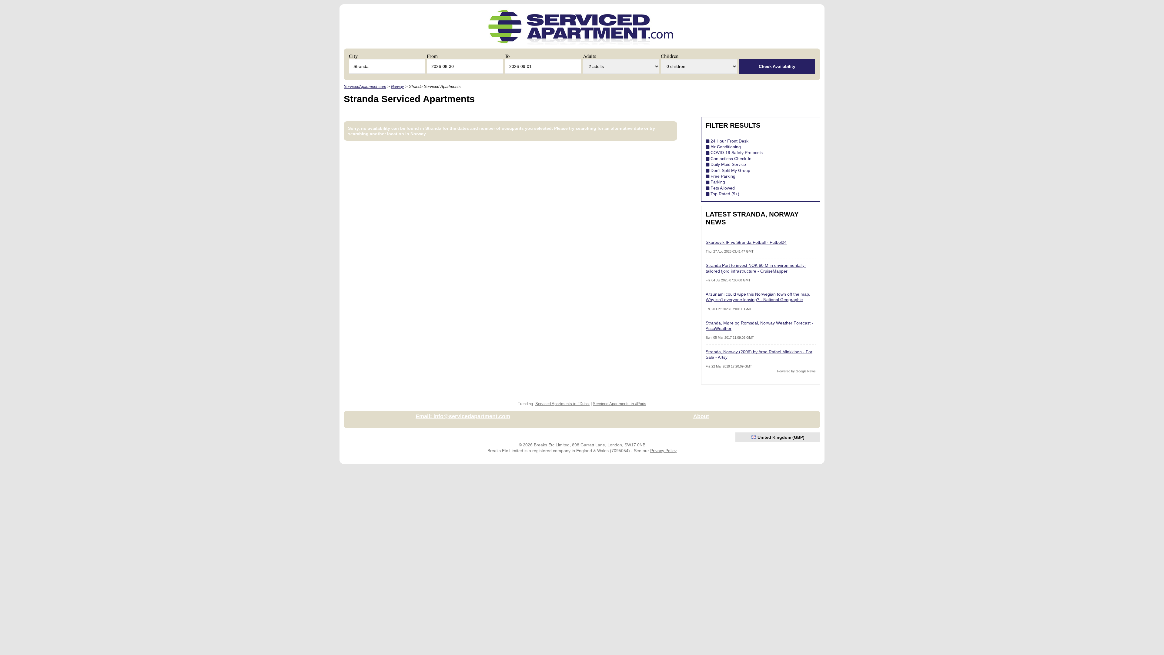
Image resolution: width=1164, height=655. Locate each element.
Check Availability (777, 66)
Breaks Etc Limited (552, 444)
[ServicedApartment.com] (580, 46)
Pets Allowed (723, 188)
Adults (589, 55)
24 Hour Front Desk (729, 141)
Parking (718, 182)
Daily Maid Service (728, 164)
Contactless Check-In (731, 158)
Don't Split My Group (730, 170)
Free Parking (723, 176)
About (701, 416)
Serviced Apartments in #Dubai (562, 404)
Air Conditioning (726, 146)
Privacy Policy (663, 450)
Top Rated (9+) (725, 193)
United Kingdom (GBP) (780, 437)
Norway (397, 87)
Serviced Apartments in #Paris (619, 404)
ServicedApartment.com (365, 87)
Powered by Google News (796, 371)
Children (669, 55)
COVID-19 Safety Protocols (737, 152)
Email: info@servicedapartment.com (463, 416)
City (353, 55)
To (507, 55)
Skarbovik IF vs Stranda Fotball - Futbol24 (746, 242)
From (432, 55)
